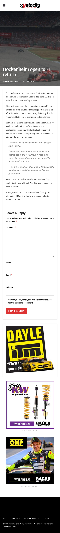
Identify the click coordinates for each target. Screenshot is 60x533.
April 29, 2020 (28, 81)
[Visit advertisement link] (30, 405)
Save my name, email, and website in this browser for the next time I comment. (30, 301)
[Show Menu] (4, 5)
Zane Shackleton (11, 81)
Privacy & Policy (30, 518)
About (5, 518)
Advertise (16, 518)
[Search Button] (55, 5)
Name (9, 262)
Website (9, 287)
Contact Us (45, 518)
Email (9, 275)
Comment (11, 227)
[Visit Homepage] (30, 5)
